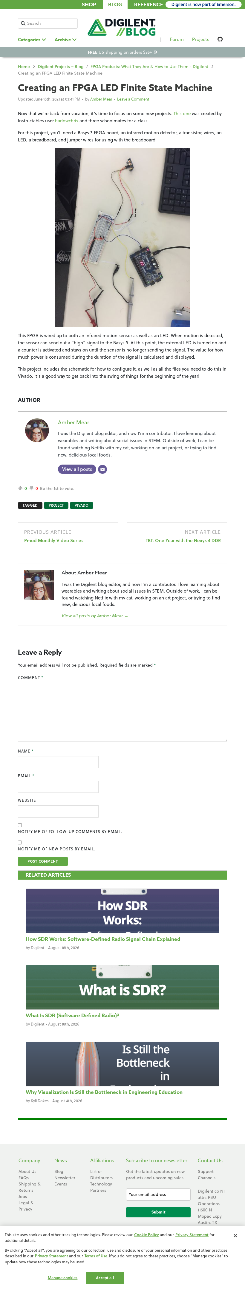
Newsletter (64, 1178)
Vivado (81, 505)
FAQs (24, 1178)
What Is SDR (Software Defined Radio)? (73, 1015)
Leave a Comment (133, 99)
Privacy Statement (192, 1234)
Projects (200, 39)
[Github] (220, 40)
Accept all (105, 1277)
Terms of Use (96, 1256)
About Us (27, 1171)
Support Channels (206, 1174)
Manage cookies (63, 1277)
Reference (148, 4)
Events (60, 1184)
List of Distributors (101, 1174)
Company (29, 1160)
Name (26, 751)
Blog (115, 4)
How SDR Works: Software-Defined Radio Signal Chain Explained (103, 939)
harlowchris (66, 121)
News (60, 1160)
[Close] (235, 1235)
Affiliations (102, 1160)
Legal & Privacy (26, 1206)
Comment (30, 677)
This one (182, 113)
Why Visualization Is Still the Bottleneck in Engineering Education (104, 1092)
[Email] (102, 469)
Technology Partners (101, 1187)
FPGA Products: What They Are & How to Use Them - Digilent (149, 67)
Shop (89, 4)
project (56, 505)
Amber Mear (101, 99)
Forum (177, 39)
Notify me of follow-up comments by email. (70, 831)
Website (27, 800)
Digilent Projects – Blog (61, 67)
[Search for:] (48, 23)
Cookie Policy (146, 1234)
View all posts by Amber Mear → (95, 616)
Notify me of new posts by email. (56, 849)
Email (26, 775)
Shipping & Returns (30, 1187)
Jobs (23, 1196)
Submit (158, 1212)
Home (24, 67)
